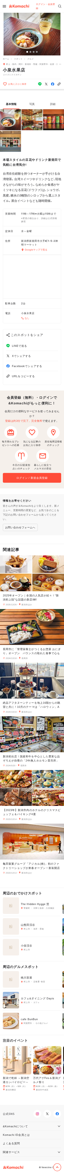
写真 (32, 104)
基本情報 (11, 104)
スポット (18, 59)
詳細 (52, 104)
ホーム (6, 59)
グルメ (30, 59)
